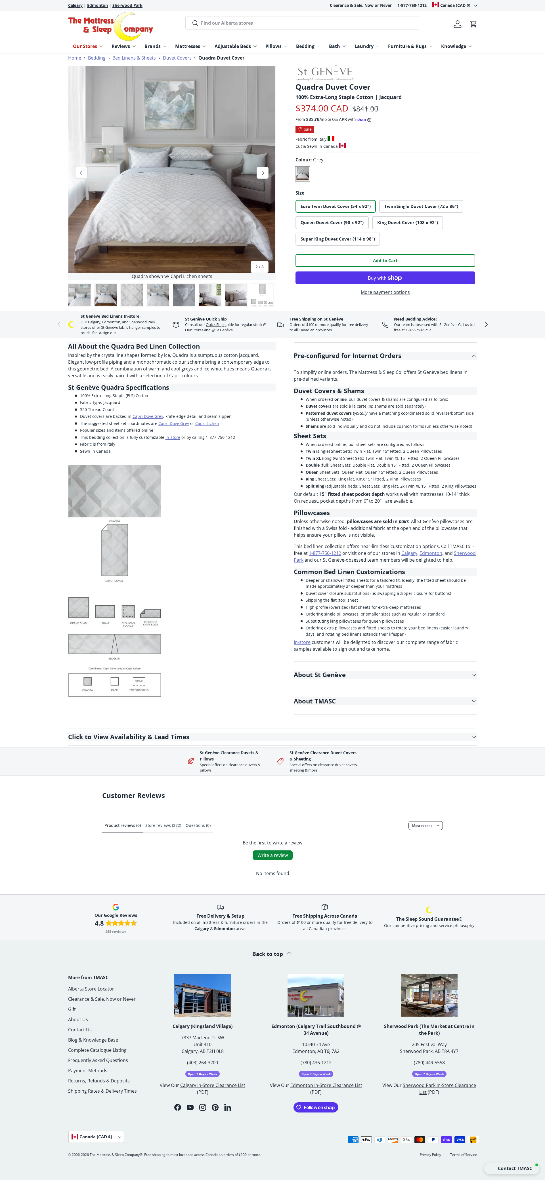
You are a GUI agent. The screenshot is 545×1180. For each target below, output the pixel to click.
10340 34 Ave (316, 1044)
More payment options (385, 292)
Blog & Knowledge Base (93, 1040)
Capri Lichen (207, 423)
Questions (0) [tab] (198, 825)
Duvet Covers (177, 58)
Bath (334, 46)
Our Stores (85, 46)
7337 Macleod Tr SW (202, 1037)
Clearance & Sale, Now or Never (361, 5)
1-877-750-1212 (412, 5)
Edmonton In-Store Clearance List (326, 1085)
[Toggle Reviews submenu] (134, 46)
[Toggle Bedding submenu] (318, 46)
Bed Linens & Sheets (134, 58)
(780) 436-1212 (316, 1062)
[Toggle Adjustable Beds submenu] (254, 46)
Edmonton (111, 321)
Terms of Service (463, 1154)
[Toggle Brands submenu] (164, 46)
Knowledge (453, 46)
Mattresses (187, 46)
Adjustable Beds (233, 46)
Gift (72, 1009)
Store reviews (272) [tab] (163, 825)
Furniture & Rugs (407, 46)
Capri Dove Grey (148, 416)
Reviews (121, 46)
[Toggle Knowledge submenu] (470, 46)
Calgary (94, 321)
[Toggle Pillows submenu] (285, 46)
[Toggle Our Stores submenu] (101, 46)
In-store (302, 642)
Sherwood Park (142, 321)
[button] (473, 24)
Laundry (364, 46)
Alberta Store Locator (91, 989)
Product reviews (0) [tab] (122, 825)
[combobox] (302, 23)
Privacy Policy (430, 1154)
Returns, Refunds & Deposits (99, 1081)
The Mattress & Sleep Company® (116, 1154)
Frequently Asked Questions (98, 1060)
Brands (152, 46)
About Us (78, 1019)
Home (74, 58)
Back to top (268, 954)
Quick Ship (215, 324)
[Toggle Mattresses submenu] (204, 46)
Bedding (305, 46)
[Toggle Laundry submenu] (377, 46)
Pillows (273, 46)
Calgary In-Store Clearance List (212, 1085)
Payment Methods (87, 1070)
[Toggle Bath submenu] (344, 46)
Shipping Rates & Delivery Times (102, 1091)
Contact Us (80, 1030)
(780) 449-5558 (429, 1062)
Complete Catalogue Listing (97, 1050)
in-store (172, 437)
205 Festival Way (429, 1044)
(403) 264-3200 (202, 1062)
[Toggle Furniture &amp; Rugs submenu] (430, 46)
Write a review (272, 855)
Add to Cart (385, 260)
